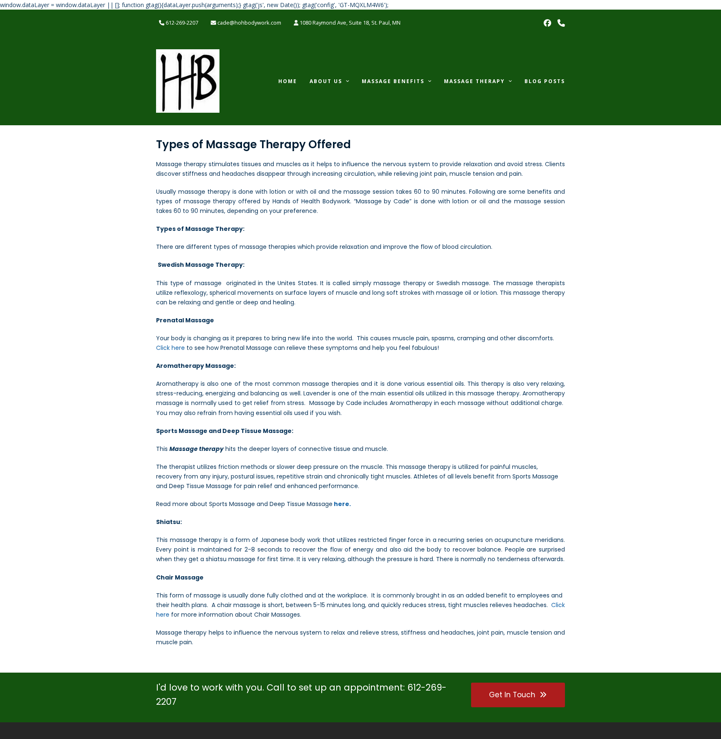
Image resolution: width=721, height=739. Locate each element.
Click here (170, 348)
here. (342, 504)
